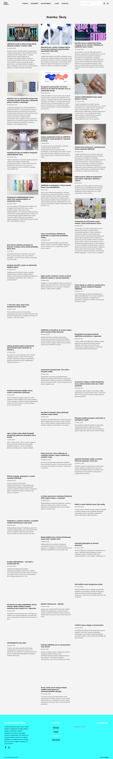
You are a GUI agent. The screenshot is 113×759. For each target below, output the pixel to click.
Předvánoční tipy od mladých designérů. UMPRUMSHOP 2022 (22, 153)
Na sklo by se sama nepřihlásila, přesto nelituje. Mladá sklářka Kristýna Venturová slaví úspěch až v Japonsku (22, 606)
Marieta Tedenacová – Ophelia (52, 604)
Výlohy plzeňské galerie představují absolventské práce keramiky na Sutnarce (20, 348)
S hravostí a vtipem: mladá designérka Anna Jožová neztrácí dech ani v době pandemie (89, 384)
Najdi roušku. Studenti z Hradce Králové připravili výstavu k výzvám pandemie (56, 277)
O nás (57, 3)
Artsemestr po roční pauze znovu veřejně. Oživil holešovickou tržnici (88, 222)
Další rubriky (46, 3)
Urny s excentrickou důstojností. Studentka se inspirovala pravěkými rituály (54, 235)
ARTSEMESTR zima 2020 (16, 643)
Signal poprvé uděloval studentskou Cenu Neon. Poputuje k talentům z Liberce (88, 178)
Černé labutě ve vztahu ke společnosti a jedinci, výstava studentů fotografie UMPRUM (90, 287)
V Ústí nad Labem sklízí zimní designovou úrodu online (18, 306)
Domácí (25, 3)
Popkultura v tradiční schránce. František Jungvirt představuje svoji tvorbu (22, 522)
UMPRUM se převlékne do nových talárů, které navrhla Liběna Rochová (56, 331)
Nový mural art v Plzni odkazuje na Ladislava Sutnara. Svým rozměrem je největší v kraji (55, 455)
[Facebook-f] (104, 3)
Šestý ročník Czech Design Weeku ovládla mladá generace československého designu (54, 689)
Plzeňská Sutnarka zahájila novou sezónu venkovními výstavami (19, 391)
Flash (56, 732)
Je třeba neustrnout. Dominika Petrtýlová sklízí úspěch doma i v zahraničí (56, 497)
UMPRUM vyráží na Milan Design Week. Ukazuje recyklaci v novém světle (22, 45)
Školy (56, 736)
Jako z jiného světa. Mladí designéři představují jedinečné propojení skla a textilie (21, 435)
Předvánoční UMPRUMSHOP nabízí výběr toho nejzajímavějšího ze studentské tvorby (20, 199)
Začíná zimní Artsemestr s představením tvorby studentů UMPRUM (90, 148)
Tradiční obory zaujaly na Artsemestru (89, 625)
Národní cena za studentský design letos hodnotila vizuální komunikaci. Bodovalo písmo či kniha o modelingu (22, 100)
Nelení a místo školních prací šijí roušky (90, 504)
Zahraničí (34, 3)
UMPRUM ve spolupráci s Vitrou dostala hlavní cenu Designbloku (56, 186)
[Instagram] (107, 3)
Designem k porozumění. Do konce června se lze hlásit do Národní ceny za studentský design (55, 88)
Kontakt (65, 3)
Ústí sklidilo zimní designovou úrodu (88, 584)
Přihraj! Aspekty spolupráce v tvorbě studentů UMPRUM (21, 477)
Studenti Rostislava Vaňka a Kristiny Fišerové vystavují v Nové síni (88, 460)
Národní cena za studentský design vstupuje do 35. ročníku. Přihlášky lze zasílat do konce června (89, 45)
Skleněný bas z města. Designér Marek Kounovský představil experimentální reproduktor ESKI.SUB (55, 49)
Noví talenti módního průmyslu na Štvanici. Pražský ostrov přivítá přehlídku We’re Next (22, 247)
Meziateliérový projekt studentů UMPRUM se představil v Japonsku (88, 335)
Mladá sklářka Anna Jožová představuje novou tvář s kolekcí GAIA (56, 538)
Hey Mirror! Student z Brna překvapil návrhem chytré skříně (54, 413)
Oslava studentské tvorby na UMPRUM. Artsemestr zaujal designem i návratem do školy (56, 139)
